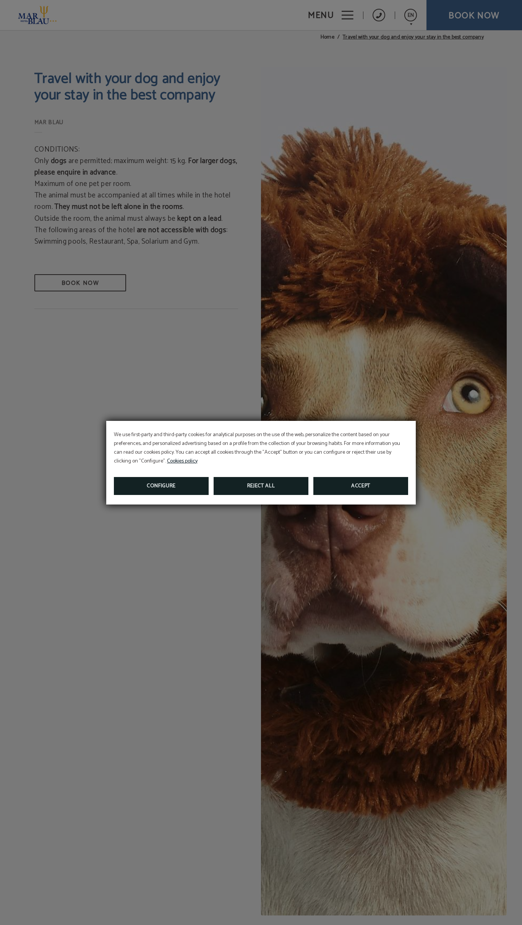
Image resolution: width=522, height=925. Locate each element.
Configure (161, 486)
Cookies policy (182, 461)
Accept (360, 486)
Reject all (261, 486)
